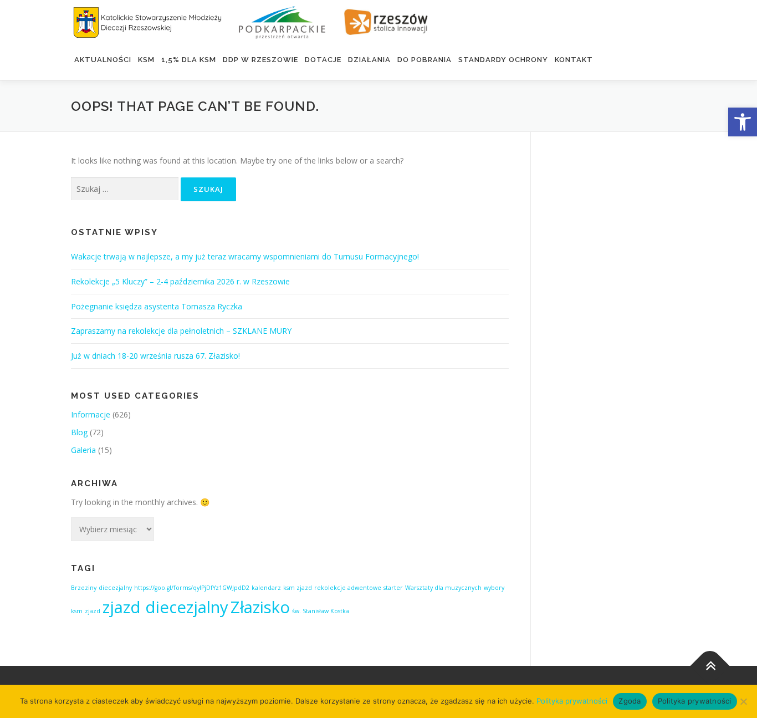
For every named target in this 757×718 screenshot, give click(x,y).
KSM (146, 59)
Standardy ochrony (503, 59)
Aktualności (102, 59)
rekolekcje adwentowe (347, 588)
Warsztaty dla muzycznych (443, 588)
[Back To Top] (710, 665)
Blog (79, 432)
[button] (742, 122)
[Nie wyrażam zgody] (743, 701)
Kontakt (574, 59)
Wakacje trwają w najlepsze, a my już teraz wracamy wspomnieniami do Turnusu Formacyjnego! (245, 256)
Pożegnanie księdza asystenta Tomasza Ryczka (156, 306)
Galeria (83, 450)
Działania (369, 59)
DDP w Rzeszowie (260, 59)
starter (393, 588)
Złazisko (260, 607)
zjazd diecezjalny (165, 607)
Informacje (90, 414)
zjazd (92, 611)
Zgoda (629, 700)
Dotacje (323, 59)
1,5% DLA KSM (188, 59)
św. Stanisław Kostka (320, 611)
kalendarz (266, 588)
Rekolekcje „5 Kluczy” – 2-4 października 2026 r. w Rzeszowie (180, 281)
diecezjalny (115, 588)
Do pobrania (424, 59)
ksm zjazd (297, 588)
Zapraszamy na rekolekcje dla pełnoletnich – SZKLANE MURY (181, 330)
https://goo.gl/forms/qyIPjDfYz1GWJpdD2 (191, 588)
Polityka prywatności (571, 700)
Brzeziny (83, 588)
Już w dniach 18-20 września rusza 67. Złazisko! (155, 355)
